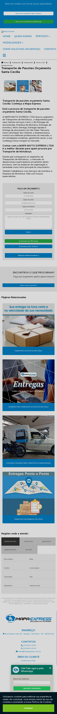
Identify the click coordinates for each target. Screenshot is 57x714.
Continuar (28, 708)
